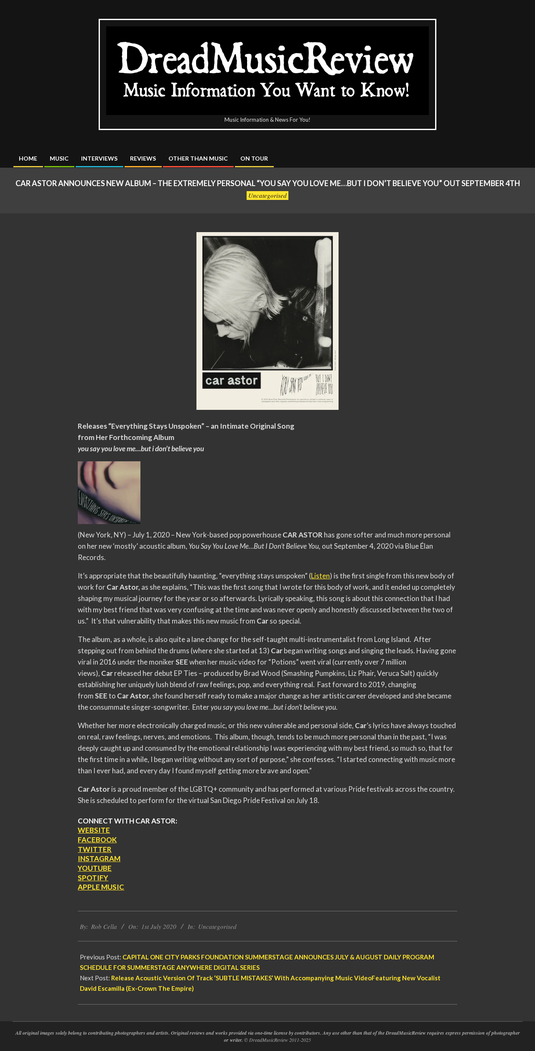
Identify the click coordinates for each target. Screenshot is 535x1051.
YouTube (95, 868)
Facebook (97, 839)
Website (94, 830)
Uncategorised (267, 195)
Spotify (93, 877)
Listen (320, 575)
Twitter (95, 849)
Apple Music (101, 886)
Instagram (99, 858)
